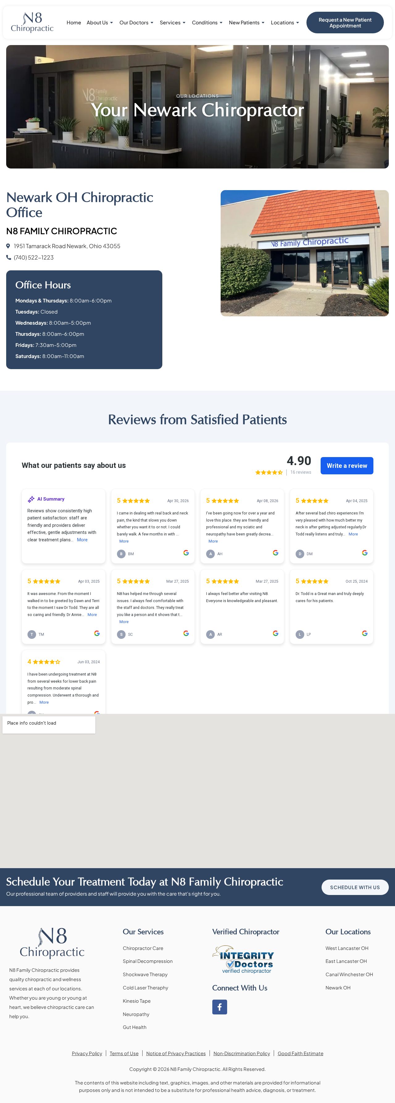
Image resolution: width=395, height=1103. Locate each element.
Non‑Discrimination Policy (242, 1053)
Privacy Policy (87, 1053)
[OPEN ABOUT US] (112, 22)
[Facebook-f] (219, 1007)
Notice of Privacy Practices (176, 1053)
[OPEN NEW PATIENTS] (263, 22)
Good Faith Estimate (300, 1053)
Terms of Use (124, 1053)
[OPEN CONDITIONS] (221, 22)
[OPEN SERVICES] (184, 22)
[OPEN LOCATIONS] (298, 22)
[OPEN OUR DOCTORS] (152, 22)
